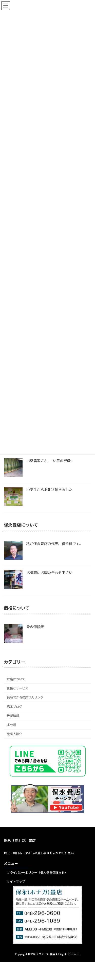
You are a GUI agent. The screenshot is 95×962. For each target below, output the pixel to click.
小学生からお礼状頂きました (49, 489)
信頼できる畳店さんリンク (25, 697)
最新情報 (13, 716)
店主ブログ (14, 706)
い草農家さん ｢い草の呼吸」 (50, 461)
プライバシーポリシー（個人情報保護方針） (37, 872)
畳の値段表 (35, 627)
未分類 (11, 725)
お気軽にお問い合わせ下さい (49, 572)
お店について (16, 679)
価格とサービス (17, 688)
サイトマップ (16, 881)
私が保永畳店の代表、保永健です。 (54, 544)
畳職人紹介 (14, 734)
